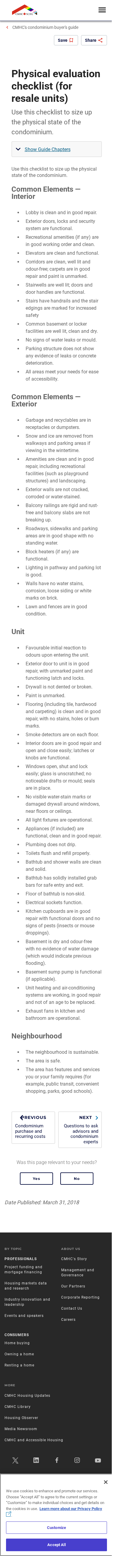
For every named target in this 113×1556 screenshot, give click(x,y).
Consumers (17, 1335)
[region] (56, 1515)
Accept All (56, 1544)
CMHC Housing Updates (27, 1395)
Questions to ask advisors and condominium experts (81, 1129)
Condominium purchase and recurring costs (30, 1127)
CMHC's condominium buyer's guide (45, 27)
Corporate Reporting (80, 1297)
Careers (68, 1319)
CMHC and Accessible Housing (34, 1440)
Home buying (17, 1343)
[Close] (105, 1482)
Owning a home (19, 1354)
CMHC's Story (74, 1259)
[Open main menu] (102, 10)
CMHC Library (18, 1407)
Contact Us (71, 1308)
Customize (56, 1527)
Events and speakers (24, 1316)
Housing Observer (21, 1418)
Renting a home (19, 1365)
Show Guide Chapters (48, 149)
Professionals (21, 1259)
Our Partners (73, 1286)
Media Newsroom (21, 1429)
